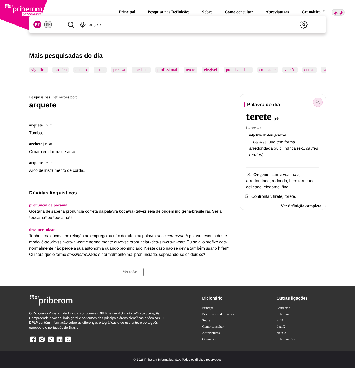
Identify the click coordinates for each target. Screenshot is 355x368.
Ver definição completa (301, 206)
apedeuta (141, 70)
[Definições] (303, 24)
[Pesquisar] (71, 24)
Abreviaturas (277, 12)
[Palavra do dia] (318, 102)
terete (190, 70)
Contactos (283, 308)
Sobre (207, 12)
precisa (119, 70)
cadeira (61, 70)
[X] (68, 342)
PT (37, 25)
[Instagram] (42, 342)
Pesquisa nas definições (218, 314)
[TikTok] (51, 342)
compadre (267, 70)
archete (35, 144)
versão (290, 70)
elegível (210, 70)
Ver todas (130, 272)
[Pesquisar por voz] (82, 24)
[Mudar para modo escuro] (338, 12)
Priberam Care (286, 339)
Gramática (311, 12)
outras (309, 70)
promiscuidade (238, 70)
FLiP (280, 320)
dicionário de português (138, 313)
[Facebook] (33, 342)
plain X (282, 333)
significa (38, 70)
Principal (127, 12)
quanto (81, 70)
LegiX (281, 326)
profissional (167, 70)
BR (48, 25)
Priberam (283, 314)
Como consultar (239, 12)
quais (100, 70)
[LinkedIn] (59, 342)
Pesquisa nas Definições (168, 12)
